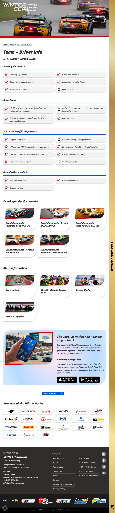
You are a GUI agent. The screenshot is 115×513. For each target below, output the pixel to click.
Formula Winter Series (90, 475)
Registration (58, 467)
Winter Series (9, 44)
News (55, 462)
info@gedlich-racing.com (13, 483)
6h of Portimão (87, 471)
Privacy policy (59, 488)
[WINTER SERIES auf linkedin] (104, 467)
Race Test (85, 458)
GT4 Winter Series (24, 44)
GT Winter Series (88, 462)
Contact (56, 480)
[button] (5, 508)
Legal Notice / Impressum (64, 484)
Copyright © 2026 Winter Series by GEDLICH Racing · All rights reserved (54, 510)
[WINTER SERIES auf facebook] (104, 460)
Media (55, 475)
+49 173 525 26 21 (11, 480)
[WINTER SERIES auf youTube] (104, 473)
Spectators (57, 471)
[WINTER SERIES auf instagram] (104, 454)
